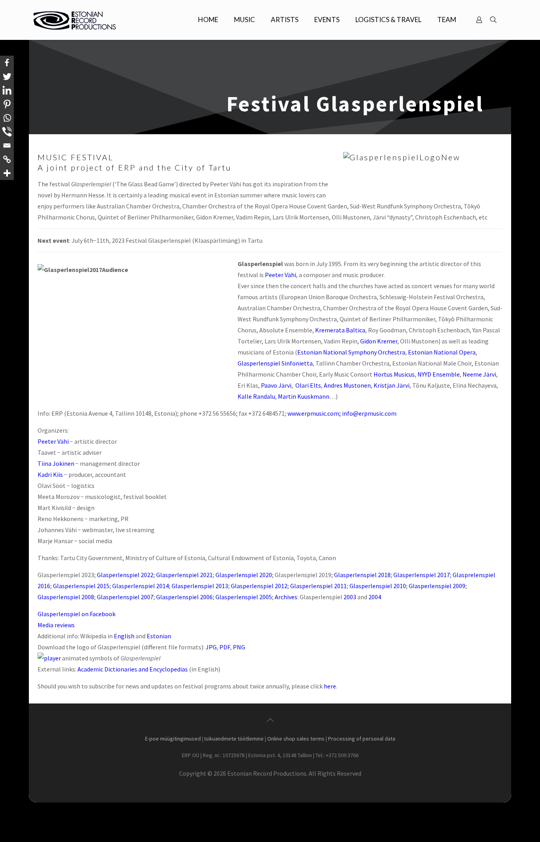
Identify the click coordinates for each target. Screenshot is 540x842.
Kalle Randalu (256, 396)
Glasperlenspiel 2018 (362, 575)
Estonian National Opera (442, 352)
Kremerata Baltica (340, 330)
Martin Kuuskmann (303, 396)
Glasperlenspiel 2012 (259, 586)
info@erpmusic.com (369, 413)
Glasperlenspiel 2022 (125, 575)
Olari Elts (308, 385)
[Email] (7, 145)
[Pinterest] (7, 104)
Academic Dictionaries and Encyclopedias (132, 669)
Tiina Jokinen (56, 463)
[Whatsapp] (7, 118)
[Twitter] (7, 76)
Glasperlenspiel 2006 (184, 597)
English (124, 636)
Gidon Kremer (378, 341)
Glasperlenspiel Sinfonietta (275, 363)
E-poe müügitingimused (173, 738)
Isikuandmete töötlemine (234, 738)
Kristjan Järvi (392, 385)
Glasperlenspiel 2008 (66, 597)
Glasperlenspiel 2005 (243, 597)
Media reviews (56, 625)
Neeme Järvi (479, 374)
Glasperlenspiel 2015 (81, 586)
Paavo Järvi (276, 385)
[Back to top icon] (270, 720)
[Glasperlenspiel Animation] (49, 658)
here (330, 686)
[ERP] (76, 19)
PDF (224, 647)
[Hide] (3, 187)
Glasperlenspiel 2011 (318, 586)
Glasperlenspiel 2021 (184, 575)
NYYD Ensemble (438, 374)
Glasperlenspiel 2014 (140, 586)
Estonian (159, 636)
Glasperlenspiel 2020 (243, 575)
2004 (374, 597)
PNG (239, 647)
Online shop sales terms (296, 738)
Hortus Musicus (394, 374)
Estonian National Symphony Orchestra (351, 352)
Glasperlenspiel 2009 (437, 586)
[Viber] (7, 132)
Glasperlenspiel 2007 (125, 597)
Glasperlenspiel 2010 (377, 586)
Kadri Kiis (50, 474)
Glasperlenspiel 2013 (200, 586)
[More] (7, 173)
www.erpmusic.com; (314, 413)
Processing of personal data (361, 738)
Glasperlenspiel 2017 (421, 575)
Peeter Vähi (280, 275)
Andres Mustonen (347, 385)
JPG (211, 647)
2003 (350, 597)
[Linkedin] (7, 90)
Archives (286, 597)
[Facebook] (7, 62)
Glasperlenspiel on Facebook (76, 614)
